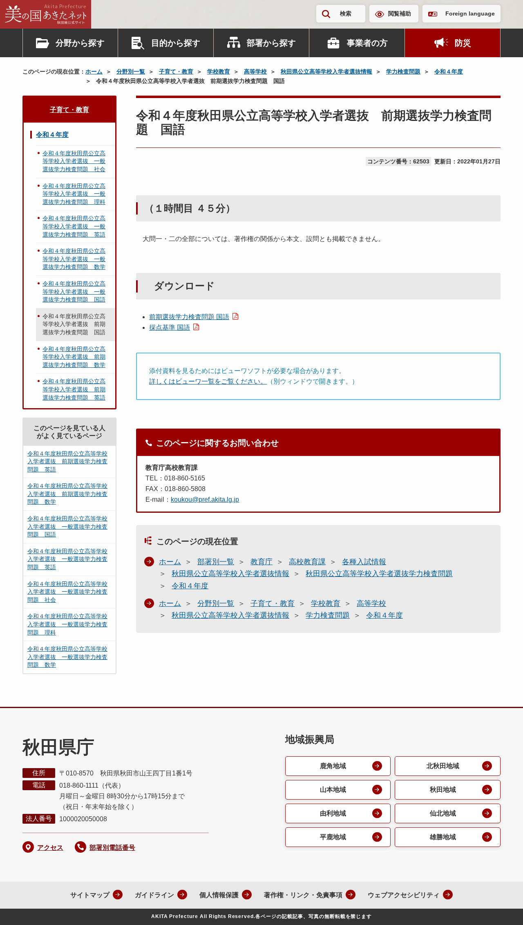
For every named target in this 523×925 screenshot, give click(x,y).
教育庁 (261, 562)
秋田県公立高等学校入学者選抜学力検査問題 (379, 574)
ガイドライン (154, 894)
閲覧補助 (399, 13)
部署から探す (271, 42)
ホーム (94, 71)
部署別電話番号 (112, 847)
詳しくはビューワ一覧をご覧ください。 (208, 381)
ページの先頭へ (500, 908)
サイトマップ (90, 894)
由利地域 (333, 813)
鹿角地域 (333, 765)
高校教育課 (307, 562)
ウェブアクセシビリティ (404, 894)
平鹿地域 (333, 836)
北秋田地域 (443, 765)
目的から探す (175, 42)
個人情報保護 (219, 894)
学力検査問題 (403, 71)
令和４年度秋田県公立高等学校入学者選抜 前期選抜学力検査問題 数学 (73, 357)
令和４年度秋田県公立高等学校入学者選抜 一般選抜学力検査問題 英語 (73, 226)
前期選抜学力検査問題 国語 (189, 316)
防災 (463, 42)
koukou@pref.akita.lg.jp (205, 499)
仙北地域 (443, 813)
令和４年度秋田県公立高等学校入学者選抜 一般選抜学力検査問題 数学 (73, 259)
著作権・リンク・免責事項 (303, 894)
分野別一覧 (130, 71)
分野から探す (80, 42)
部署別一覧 (215, 562)
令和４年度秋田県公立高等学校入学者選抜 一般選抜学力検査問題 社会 (73, 161)
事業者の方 (367, 42)
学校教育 (218, 71)
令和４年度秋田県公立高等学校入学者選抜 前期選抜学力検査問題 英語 (73, 389)
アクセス (50, 847)
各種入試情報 (364, 562)
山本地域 (333, 789)
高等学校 (255, 71)
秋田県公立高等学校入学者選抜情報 (326, 71)
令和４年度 (448, 71)
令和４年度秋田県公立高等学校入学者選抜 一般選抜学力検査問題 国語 (73, 291)
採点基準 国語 (169, 327)
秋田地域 (443, 789)
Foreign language (470, 13)
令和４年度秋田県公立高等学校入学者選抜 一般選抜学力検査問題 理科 (73, 194)
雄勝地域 (443, 836)
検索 (345, 13)
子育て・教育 (176, 71)
